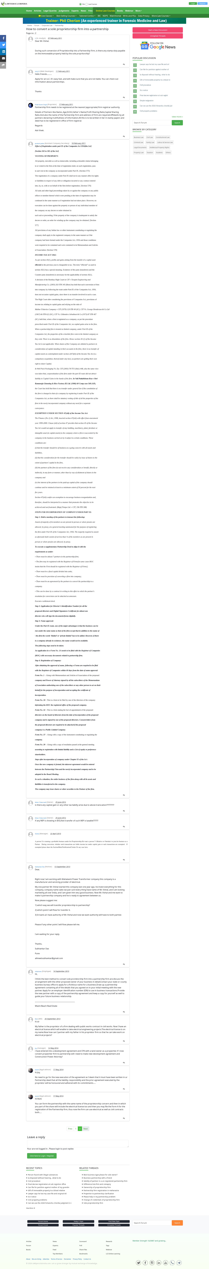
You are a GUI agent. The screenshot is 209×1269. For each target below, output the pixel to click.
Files (90, 10)
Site (83, 4)
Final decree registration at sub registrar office (47, 1184)
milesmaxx (38, 971)
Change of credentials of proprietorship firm (102, 1200)
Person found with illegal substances (43, 1175)
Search (177, 122)
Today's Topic (78, 1221)
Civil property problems (37, 1200)
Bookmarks (83, 1254)
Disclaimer (67, 1259)
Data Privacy (143, 15)
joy (36, 1048)
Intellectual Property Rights (159, 147)
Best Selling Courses (65, 15)
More (137, 10)
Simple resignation (146, 101)
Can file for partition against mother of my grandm (48, 1187)
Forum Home (43, 1221)
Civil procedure (34, 1181)
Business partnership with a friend (98, 1178)
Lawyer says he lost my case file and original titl (47, 1193)
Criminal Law (138, 142)
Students (159, 152)
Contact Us (87, 1259)
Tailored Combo (86, 15)
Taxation (150, 152)
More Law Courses (160, 15)
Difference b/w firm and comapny (97, 1184)
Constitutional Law (162, 137)
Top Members (58, 1254)
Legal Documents (140, 147)
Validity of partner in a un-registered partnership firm (105, 1181)
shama (37, 834)
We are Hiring (36, 1259)
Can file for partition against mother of (154, 69)
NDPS (105, 15)
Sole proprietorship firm (93, 1203)
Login (193, 3)
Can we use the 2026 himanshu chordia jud (156, 106)
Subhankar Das (40, 867)
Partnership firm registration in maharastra (101, 1190)
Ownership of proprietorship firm (97, 1187)
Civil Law (150, 137)
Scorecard (82, 1241)
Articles (37, 10)
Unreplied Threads (157, 36)
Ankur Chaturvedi (40, 802)
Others (168, 152)
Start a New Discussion (157, 30)
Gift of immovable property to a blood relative (46, 1190)
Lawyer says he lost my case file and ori (154, 64)
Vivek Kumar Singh (41, 104)
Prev (70, 1128)
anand (37, 1070)
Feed (54, 1249)
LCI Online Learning (113, 1254)
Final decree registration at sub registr (154, 95)
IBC (99, 15)
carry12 (37, 71)
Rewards (109, 1241)
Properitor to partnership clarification (99, 1193)
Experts (75, 10)
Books (120, 10)
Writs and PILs (129, 15)
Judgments (64, 10)
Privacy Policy (77, 1259)
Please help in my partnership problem (99, 1197)
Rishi (36, 1019)
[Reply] (124, 64)
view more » (177, 116)
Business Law (138, 137)
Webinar (129, 10)
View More (30, 1208)
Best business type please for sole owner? (100, 1175)
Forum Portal (43, 1225)
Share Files (83, 1249)
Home (29, 10)
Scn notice (32, 1197)
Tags (107, 1245)
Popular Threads (78, 1225)
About (28, 1259)
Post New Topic (113, 1221)
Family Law (150, 142)
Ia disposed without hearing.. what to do (44, 1178)
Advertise (46, 1259)
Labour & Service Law (165, 142)
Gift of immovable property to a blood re (155, 80)
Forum (28, 1245)
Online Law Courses (105, 10)
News (83, 10)
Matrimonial (115, 15)
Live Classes (46, 15)
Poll (80, 1245)
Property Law (139, 152)
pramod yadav (39, 143)
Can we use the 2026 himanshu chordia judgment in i (50, 1203)
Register (202, 3)
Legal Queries (50, 10)
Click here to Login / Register (42, 1156)
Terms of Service (56, 1259)
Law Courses (92, 4)
